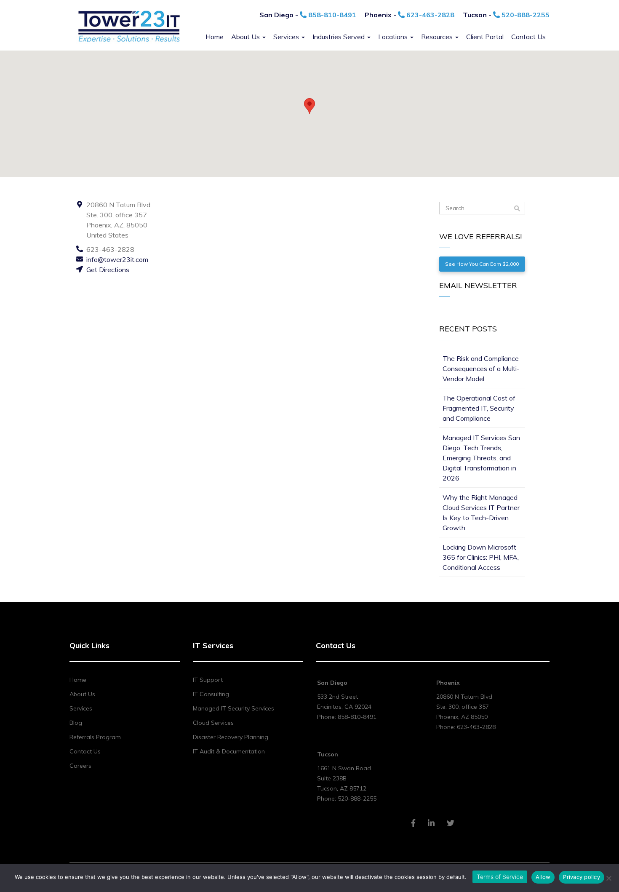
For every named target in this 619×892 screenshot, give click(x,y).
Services (287, 36)
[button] (309, 106)
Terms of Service (500, 876)
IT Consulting (211, 694)
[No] (608, 878)
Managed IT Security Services (233, 708)
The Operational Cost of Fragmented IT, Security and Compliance (479, 408)
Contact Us (528, 36)
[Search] (517, 208)
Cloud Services (213, 722)
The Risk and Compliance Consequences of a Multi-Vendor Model (481, 368)
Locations (393, 36)
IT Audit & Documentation (229, 751)
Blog (75, 722)
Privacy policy (581, 876)
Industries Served (339, 36)
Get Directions (107, 269)
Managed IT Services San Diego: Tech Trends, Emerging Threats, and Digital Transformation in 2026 (481, 457)
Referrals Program (95, 737)
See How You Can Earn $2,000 (482, 264)
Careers (80, 765)
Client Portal (485, 36)
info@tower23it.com (117, 259)
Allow (543, 876)
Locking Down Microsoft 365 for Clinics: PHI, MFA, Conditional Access (481, 557)
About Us (246, 36)
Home (214, 36)
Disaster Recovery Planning (230, 737)
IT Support (208, 680)
